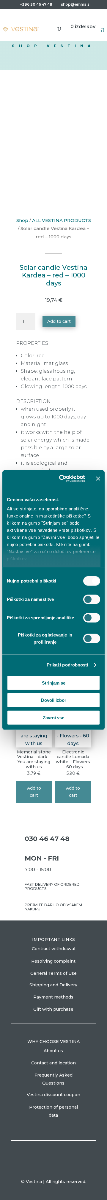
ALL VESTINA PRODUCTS (61, 220)
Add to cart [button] (34, 791)
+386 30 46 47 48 (36, 4)
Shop (22, 220)
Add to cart (59, 321)
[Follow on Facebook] (47, 1170)
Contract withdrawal (53, 948)
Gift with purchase (53, 1009)
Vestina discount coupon (53, 1094)
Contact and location (53, 1063)
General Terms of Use (53, 973)
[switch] (91, 599)
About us (53, 1050)
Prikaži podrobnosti (67, 664)
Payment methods (53, 997)
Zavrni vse (53, 717)
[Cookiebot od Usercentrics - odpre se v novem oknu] (62, 478)
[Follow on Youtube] (59, 1170)
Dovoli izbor (53, 700)
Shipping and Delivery (53, 985)
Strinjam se (53, 682)
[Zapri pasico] (98, 479)
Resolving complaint (53, 961)
